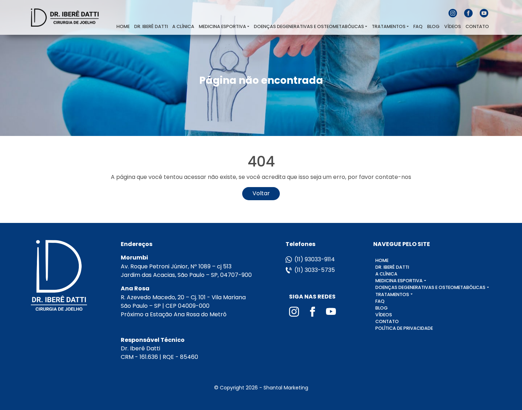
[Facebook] (469, 13)
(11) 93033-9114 (314, 259)
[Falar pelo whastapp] (502, 388)
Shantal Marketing (285, 387)
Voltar (261, 193)
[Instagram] (453, 13)
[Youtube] (484, 13)
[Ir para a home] (73, 17)
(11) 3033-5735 (314, 270)
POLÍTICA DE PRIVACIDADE (404, 328)
